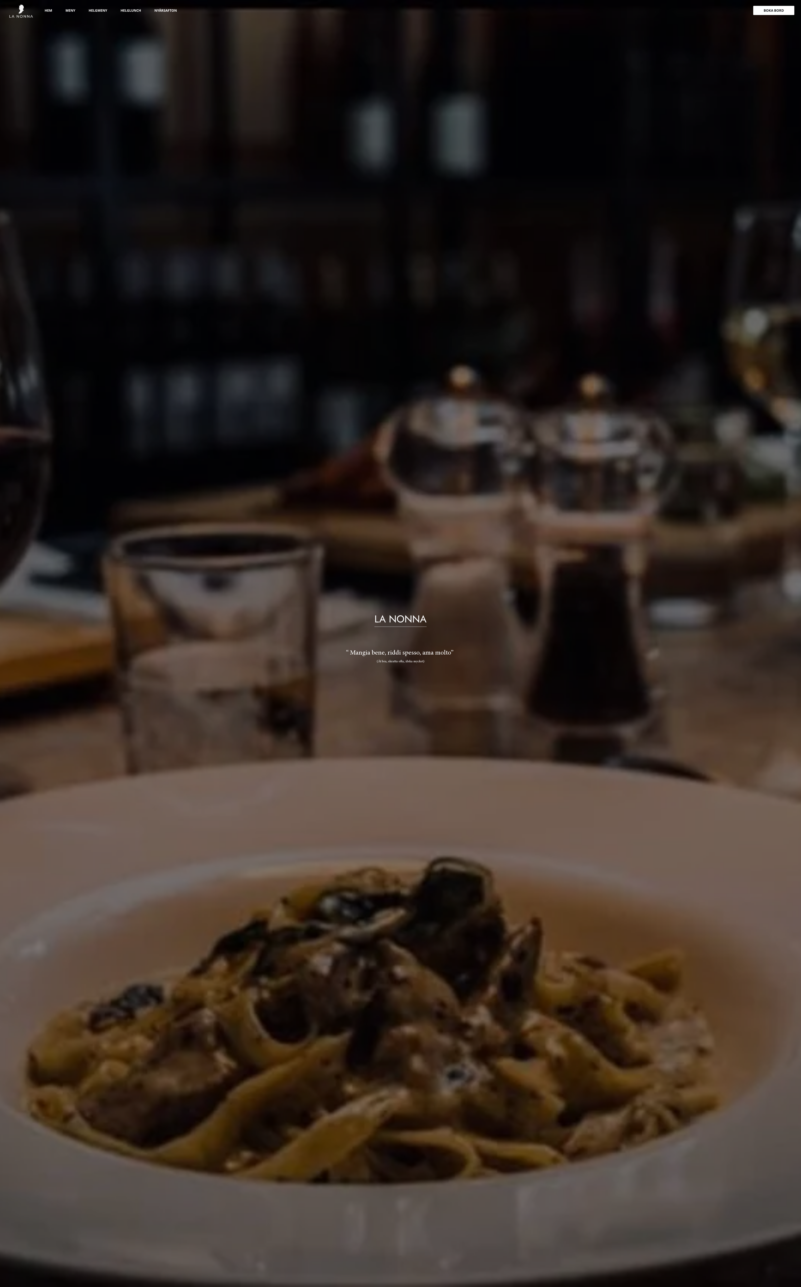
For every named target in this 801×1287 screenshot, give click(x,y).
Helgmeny (98, 10)
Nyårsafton (165, 10)
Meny (70, 10)
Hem (48, 10)
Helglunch (131, 10)
